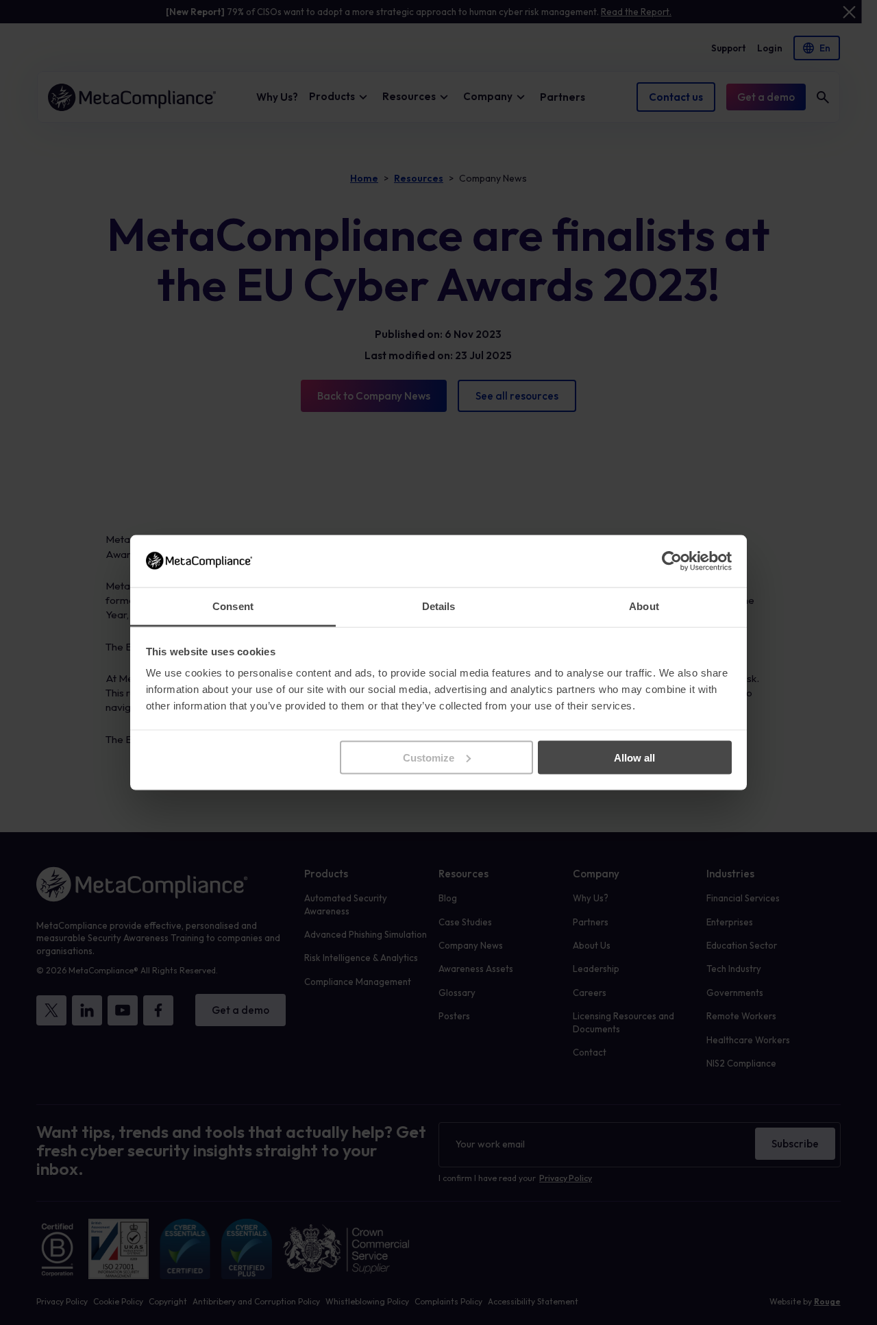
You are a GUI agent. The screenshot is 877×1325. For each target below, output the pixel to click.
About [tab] (644, 606)
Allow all (634, 757)
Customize (428, 757)
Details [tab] (439, 606)
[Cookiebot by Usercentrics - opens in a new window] (672, 560)
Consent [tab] (233, 606)
